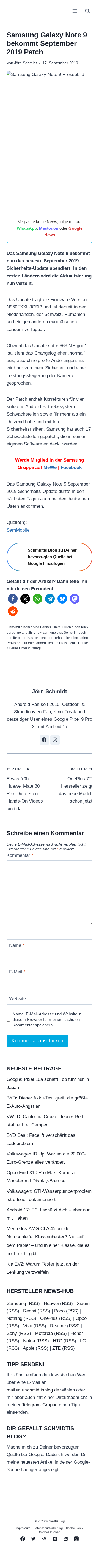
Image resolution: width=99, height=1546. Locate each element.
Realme (58, 1325)
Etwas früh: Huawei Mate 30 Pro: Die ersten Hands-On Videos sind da (25, 789)
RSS (33, 1303)
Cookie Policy (74, 1528)
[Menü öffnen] (75, 11)
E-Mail (17, 972)
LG (83, 1340)
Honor (77, 1333)
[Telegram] (44, 1538)
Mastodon (48, 228)
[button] (13, 599)
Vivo (27, 1325)
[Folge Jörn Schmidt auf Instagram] (55, 740)
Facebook (71, 467)
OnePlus (49, 1318)
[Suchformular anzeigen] (87, 11)
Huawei (51, 1303)
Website (17, 998)
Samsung (16, 1303)
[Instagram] (76, 1538)
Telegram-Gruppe (39, 1404)
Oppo (81, 1318)
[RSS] (65, 1538)
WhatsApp (27, 228)
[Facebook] (22, 1538)
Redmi (29, 1311)
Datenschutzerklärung (48, 1528)
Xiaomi (84, 1303)
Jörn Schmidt (25, 63)
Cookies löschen (49, 1532)
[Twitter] (33, 1538)
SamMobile (18, 530)
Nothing (14, 1318)
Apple (28, 1348)
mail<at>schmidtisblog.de (33, 1390)
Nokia (29, 1340)
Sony (12, 1333)
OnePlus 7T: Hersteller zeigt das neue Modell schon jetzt (75, 785)
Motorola (44, 1333)
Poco (59, 1311)
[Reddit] (55, 1538)
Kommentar (20, 855)
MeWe (50, 467)
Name (16, 945)
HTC (57, 1340)
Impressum (23, 1528)
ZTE (56, 1348)
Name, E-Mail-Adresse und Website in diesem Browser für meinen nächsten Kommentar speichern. (47, 1019)
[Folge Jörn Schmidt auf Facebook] (44, 740)
